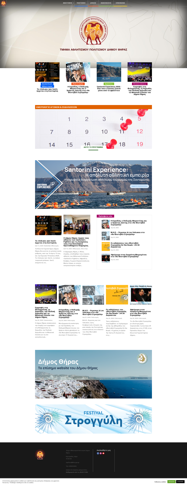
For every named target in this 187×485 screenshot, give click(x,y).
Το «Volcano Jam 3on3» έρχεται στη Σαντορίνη (47, 90)
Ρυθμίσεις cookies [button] (160, 481)
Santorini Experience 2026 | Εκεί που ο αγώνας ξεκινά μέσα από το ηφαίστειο (109, 88)
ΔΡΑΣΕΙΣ (93, 3)
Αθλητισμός (47, 86)
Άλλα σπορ (84, 248)
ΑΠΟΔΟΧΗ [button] (171, 481)
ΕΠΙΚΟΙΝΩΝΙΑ (120, 3)
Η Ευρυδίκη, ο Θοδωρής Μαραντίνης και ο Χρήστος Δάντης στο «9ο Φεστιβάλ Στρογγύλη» (78, 89)
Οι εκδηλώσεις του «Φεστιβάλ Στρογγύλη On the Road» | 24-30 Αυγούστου (125, 245)
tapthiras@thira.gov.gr (72, 462)
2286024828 (72, 466)
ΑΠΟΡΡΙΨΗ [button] (180, 481)
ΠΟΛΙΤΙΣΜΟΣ (81, 3)
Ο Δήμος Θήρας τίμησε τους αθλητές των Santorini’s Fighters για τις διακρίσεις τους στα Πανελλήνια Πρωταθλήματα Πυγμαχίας (76, 242)
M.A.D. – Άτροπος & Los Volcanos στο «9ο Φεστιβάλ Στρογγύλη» (128, 233)
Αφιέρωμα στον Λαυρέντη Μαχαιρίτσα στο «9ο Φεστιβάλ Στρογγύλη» (129, 256)
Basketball (47, 84)
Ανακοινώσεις (139, 84)
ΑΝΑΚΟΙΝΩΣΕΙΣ (106, 3)
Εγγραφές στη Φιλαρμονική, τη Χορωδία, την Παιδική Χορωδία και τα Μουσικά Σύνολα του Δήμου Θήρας (140, 90)
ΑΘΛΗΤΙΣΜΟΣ (67, 3)
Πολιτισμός (78, 84)
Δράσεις (109, 84)
